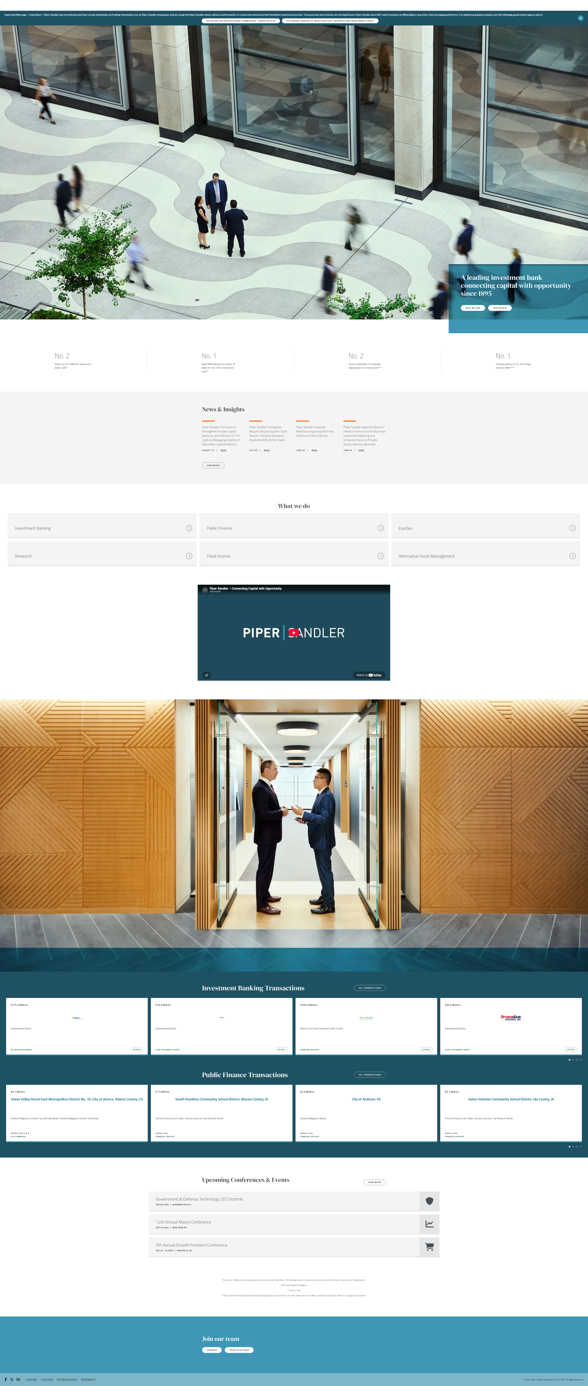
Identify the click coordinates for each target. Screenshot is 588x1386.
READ (223, 450)
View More (213, 465)
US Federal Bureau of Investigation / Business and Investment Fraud (330, 21)
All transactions (370, 988)
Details (137, 1049)
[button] (569, 1060)
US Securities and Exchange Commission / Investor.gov (240, 21)
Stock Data (47, 1379)
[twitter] (12, 1379)
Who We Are (473, 308)
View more (374, 1182)
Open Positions (239, 1350)
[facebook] (6, 1379)
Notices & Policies (67, 1379)
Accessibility (88, 1379)
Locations (31, 1379)
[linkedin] (18, 1379)
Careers (212, 1350)
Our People (500, 308)
